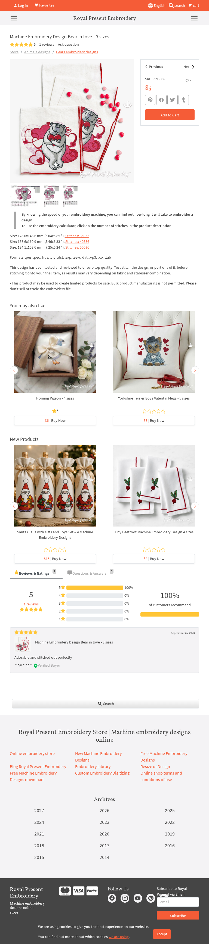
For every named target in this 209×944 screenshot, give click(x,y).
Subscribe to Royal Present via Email (172, 891)
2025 (170, 810)
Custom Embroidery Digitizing (102, 773)
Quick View (55, 354)
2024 (39, 822)
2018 (39, 845)
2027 (39, 810)
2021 (39, 834)
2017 (104, 845)
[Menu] (14, 18)
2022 (170, 822)
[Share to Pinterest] (150, 100)
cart (195, 5)
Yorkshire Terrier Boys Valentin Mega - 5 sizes (154, 398)
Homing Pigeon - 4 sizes (55, 398)
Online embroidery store (32, 753)
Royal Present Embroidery (104, 18)
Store (14, 51)
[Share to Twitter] (172, 100)
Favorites (46, 4)
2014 (104, 857)
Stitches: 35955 (77, 235)
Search (108, 703)
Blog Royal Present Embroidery (38, 766)
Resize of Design (155, 766)
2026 (104, 810)
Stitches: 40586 (77, 241)
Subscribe (178, 915)
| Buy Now (55, 420)
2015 (39, 857)
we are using (119, 936)
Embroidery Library (92, 766)
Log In (22, 5)
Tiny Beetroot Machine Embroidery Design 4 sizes (153, 532)
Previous (156, 66)
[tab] (36, 574)
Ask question (68, 44)
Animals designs (37, 51)
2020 (104, 834)
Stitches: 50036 (77, 247)
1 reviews (46, 44)
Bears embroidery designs (77, 51)
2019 (170, 834)
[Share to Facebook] (161, 100)
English (159, 5)
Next (187, 66)
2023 (104, 822)
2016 (170, 845)
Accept (161, 933)
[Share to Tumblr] (184, 100)
